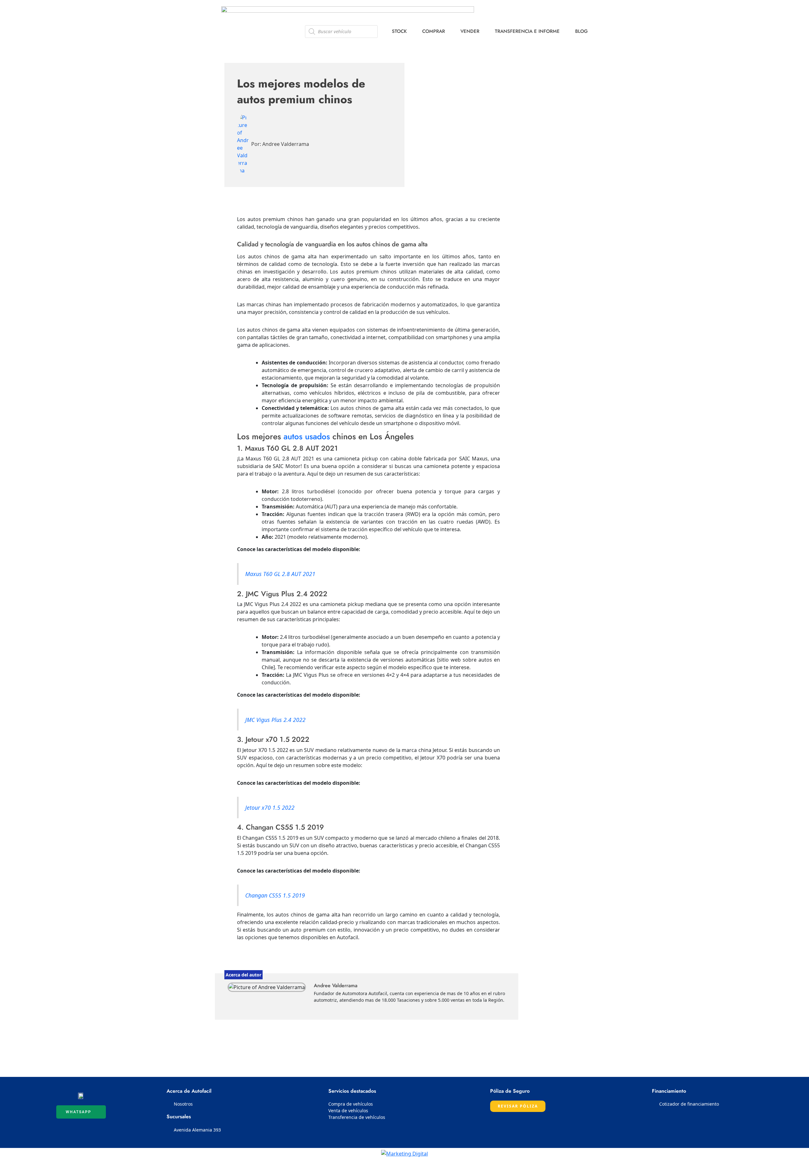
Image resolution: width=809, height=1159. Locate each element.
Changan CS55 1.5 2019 (275, 895)
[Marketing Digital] (404, 1153)
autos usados (306, 436)
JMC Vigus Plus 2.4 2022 (275, 720)
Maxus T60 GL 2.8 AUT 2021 (280, 574)
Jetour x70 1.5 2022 (270, 807)
